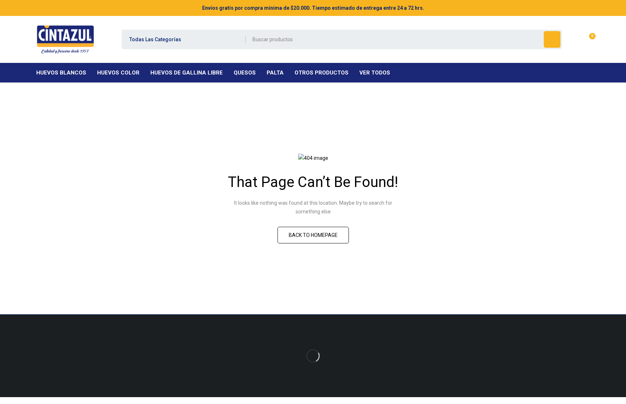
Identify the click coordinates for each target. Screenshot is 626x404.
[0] (587, 39)
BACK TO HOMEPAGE (313, 235)
